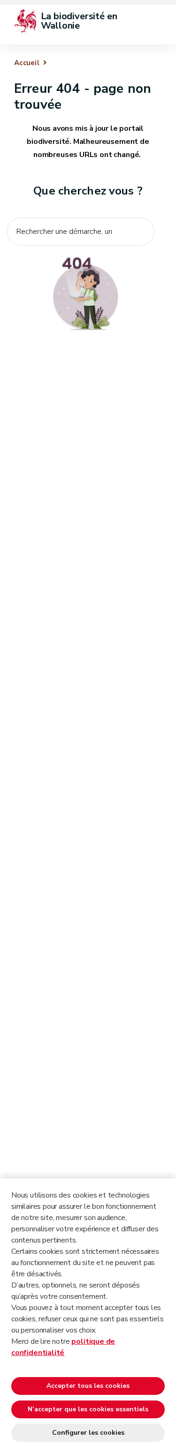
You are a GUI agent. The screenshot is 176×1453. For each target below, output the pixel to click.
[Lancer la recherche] (142, 252)
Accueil (26, 62)
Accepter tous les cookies (88, 1385)
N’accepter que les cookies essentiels (88, 1409)
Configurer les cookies (88, 1432)
